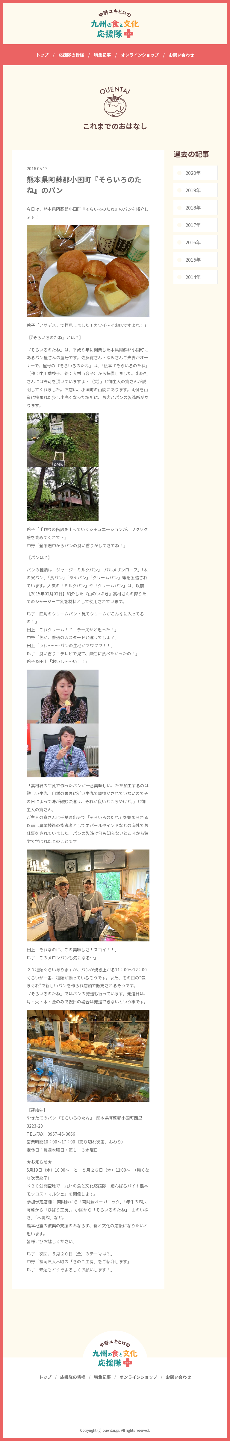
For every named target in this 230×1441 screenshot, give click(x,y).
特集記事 (102, 1377)
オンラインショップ (138, 1377)
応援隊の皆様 (72, 1377)
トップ (45, 1377)
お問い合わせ (178, 1377)
